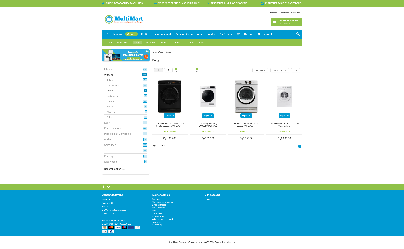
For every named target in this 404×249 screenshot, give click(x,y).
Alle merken (260, 70)
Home (154, 52)
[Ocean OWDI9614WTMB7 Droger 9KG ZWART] (246, 96)
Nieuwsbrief (265, 34)
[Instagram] (109, 187)
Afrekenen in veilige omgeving (229, 3)
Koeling (248, 34)
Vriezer (177, 43)
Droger (137, 43)
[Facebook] (104, 187)
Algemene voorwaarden (162, 202)
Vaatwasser (151, 43)
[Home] (107, 34)
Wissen (124, 169)
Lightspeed (230, 242)
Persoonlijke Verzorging (189, 34)
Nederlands (295, 13)
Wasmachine (123, 43)
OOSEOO (209, 242)
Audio (211, 34)
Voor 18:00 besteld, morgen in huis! (179, 3)
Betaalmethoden (159, 205)
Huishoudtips (157, 225)
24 (296, 70)
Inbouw (117, 34)
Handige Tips (158, 216)
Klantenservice (158, 208)
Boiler (201, 43)
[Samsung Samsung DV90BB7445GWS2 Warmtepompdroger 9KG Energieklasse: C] (208, 96)
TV (238, 34)
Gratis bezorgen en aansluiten (124, 3)
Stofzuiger (226, 34)
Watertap (190, 43)
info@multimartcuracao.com (114, 210)
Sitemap (155, 211)
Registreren (284, 13)
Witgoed (131, 34)
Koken (110, 43)
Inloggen (273, 13)
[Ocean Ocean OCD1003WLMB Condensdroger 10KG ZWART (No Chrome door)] (170, 96)
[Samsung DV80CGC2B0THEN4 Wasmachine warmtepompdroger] (284, 96)
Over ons (156, 199)
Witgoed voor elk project (162, 219)
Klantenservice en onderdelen (283, 3)
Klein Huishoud (162, 34)
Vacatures (156, 222)
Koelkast (165, 43)
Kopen (169, 116)
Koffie (144, 34)
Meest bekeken (280, 70)
